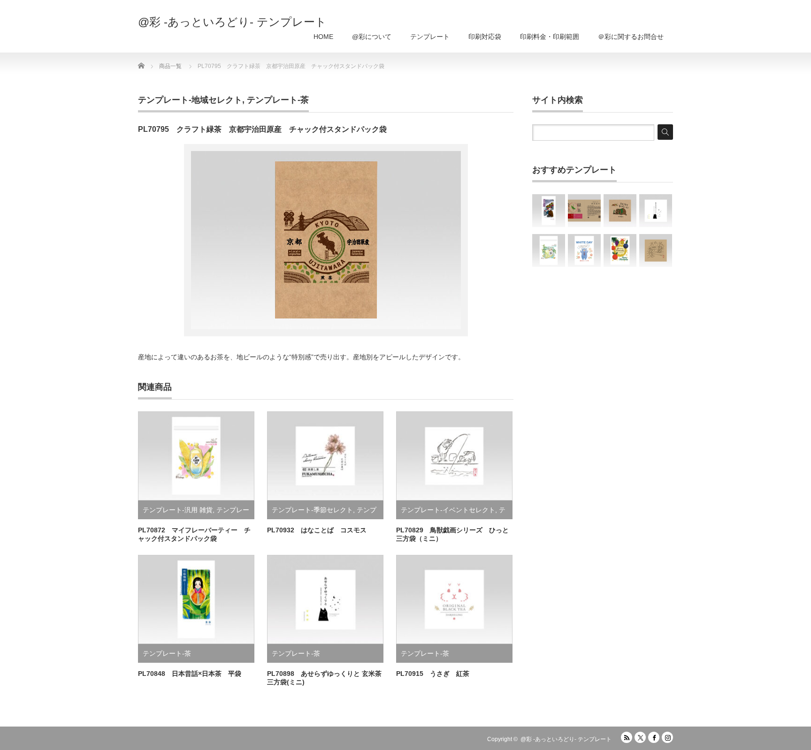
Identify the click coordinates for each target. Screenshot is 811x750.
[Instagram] (667, 737)
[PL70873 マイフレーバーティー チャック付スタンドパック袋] (548, 250)
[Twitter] (640, 737)
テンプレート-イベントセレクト (448, 510)
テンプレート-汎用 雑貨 (178, 510)
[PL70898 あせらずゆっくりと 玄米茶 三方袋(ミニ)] (655, 210)
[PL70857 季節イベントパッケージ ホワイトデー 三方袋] (584, 250)
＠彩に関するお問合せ (631, 36)
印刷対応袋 (484, 36)
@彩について (371, 36)
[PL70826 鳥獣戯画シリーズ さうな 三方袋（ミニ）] (655, 250)
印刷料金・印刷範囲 (549, 36)
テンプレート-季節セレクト (312, 510)
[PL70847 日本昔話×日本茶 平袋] (548, 210)
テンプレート (430, 36)
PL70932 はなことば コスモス (317, 530)
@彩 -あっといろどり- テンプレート (232, 22)
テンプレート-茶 (278, 100)
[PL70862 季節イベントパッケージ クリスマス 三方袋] (620, 250)
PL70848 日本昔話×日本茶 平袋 (189, 673)
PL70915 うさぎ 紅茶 (432, 673)
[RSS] (626, 737)
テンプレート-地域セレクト (190, 100)
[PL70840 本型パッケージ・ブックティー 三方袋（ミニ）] (584, 210)
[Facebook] (653, 737)
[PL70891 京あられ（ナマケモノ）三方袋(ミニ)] (620, 210)
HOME (323, 36)
